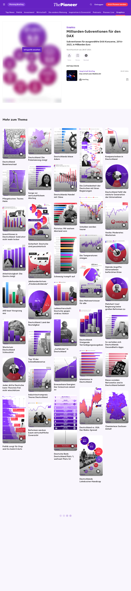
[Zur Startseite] (65, 4)
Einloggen (99, 4)
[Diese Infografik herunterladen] (86, 55)
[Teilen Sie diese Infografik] (69, 55)
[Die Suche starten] (91, 4)
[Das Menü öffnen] (4, 4)
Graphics (71, 27)
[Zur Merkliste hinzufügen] (77, 55)
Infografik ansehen (32, 50)
